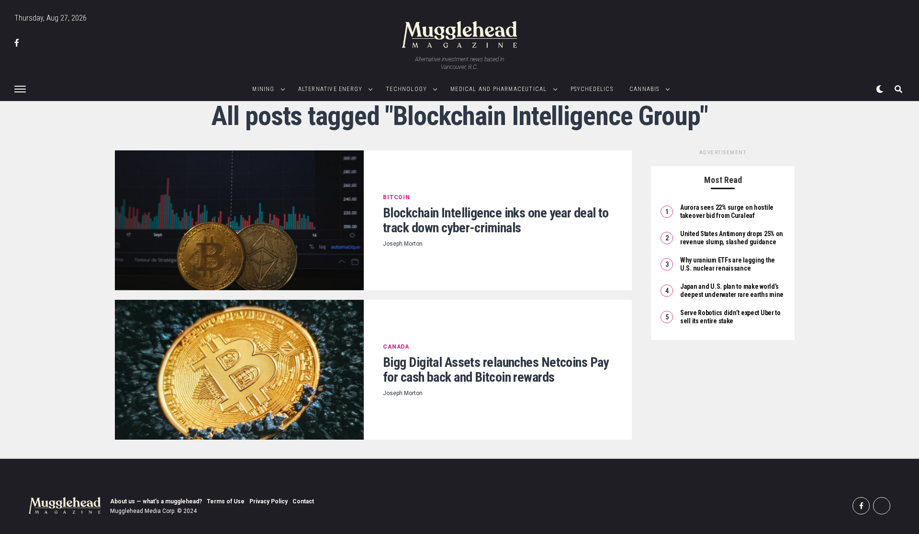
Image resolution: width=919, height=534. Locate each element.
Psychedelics (592, 89)
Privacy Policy (268, 501)
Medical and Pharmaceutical (498, 89)
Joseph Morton (403, 243)
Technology (406, 89)
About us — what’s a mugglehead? (156, 501)
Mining (263, 89)
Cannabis (644, 89)
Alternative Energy (330, 89)
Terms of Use (226, 501)
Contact (303, 501)
